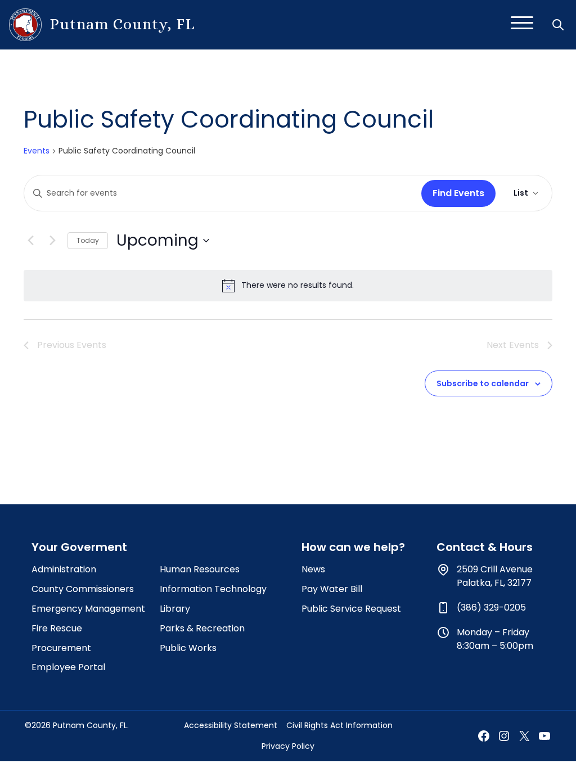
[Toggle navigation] (522, 24)
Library (175, 608)
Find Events (458, 193)
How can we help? (353, 547)
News (313, 569)
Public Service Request (351, 608)
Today (87, 240)
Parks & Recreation (202, 628)
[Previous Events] (30, 240)
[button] (559, 24)
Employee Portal (68, 667)
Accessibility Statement (230, 725)
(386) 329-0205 (491, 607)
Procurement (61, 647)
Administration (64, 569)
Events (37, 151)
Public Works (188, 647)
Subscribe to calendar (482, 383)
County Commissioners (83, 588)
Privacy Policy (288, 746)
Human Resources (200, 569)
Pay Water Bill (332, 588)
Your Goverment (79, 547)
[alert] (288, 285)
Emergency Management (88, 608)
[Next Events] (52, 240)
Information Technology (213, 588)
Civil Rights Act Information (339, 725)
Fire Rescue (57, 628)
